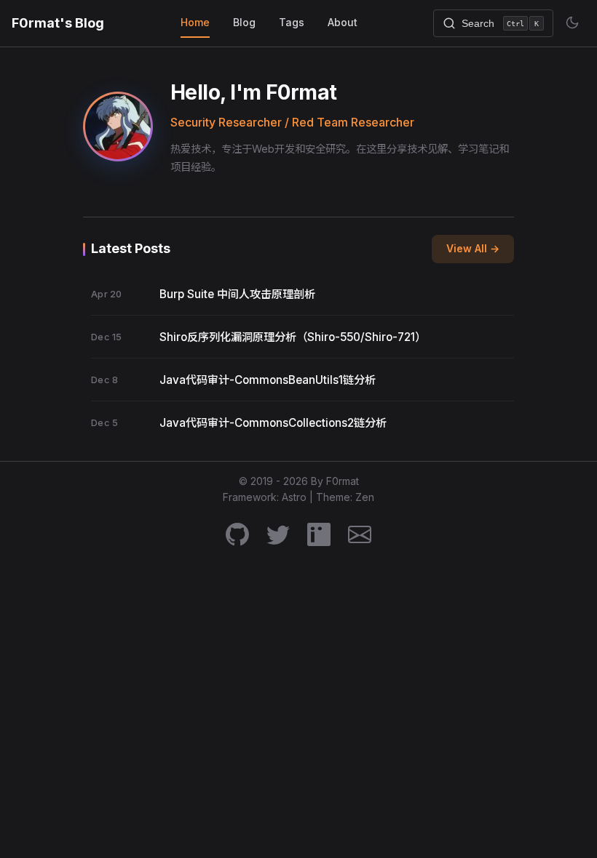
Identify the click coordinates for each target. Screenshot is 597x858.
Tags (291, 22)
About (342, 22)
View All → (472, 248)
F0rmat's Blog (58, 23)
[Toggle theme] (572, 22)
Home (195, 22)
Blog (244, 22)
